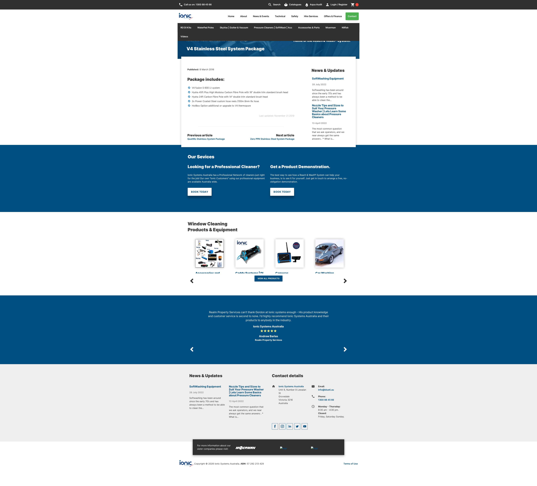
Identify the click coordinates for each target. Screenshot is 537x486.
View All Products (269, 278)
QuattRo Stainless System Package (206, 138)
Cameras (281, 273)
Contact (352, 16)
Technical (280, 16)
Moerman (331, 27)
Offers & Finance (333, 16)
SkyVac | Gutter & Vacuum (234, 27)
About (243, 16)
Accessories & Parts (309, 27)
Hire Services (311, 16)
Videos (184, 36)
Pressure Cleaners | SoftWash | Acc (273, 27)
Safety (294, 16)
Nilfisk (345, 27)
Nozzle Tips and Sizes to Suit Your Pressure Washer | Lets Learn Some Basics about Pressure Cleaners (329, 111)
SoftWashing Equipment (328, 78)
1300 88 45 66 (326, 399)
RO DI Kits (186, 27)
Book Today (199, 191)
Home (231, 16)
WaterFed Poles (205, 27)
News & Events (261, 16)
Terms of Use (350, 463)
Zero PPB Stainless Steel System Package (272, 138)
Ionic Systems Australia (291, 386)
